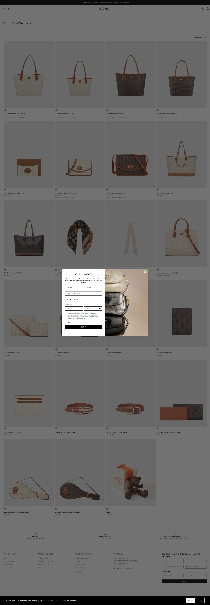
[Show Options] (100, 308)
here (69, 322)
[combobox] (68, 299)
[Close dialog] (145, 271)
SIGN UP (84, 327)
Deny (200, 601)
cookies (15, 600)
